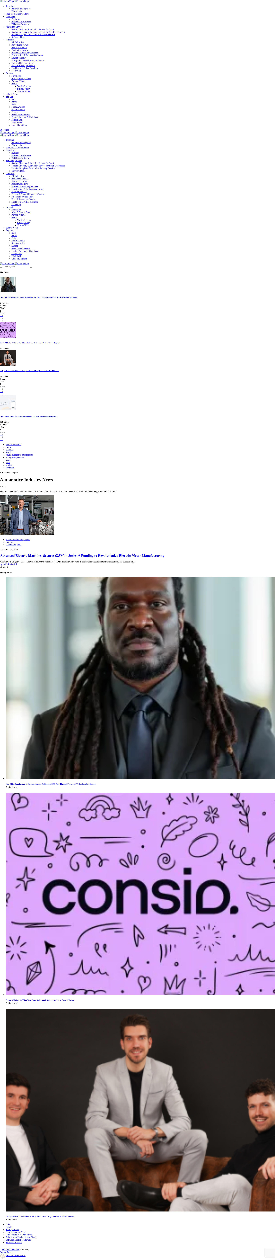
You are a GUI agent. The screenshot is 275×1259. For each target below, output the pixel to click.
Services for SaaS (14, 1242)
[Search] (1, 267)
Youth (8, 452)
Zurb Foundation (13, 444)
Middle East (16, 120)
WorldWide (16, 122)
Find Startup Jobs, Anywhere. (19, 1234)
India (13, 99)
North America (18, 107)
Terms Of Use (23, 91)
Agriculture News (19, 50)
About (14, 83)
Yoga (8, 460)
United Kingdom (19, 125)
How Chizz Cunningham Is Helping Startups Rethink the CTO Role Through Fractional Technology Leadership (38, 297)
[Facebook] (1, 1247)
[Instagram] (7, 1247)
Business (15, 19)
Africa (14, 101)
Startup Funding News (16, 1232)
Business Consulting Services (24, 52)
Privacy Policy (23, 89)
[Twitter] (4, 1247)
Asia (13, 104)
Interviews (10, 16)
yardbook (10, 467)
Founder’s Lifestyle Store (17, 14)
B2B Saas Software (20, 24)
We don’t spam (24, 86)
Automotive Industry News (18, 539)
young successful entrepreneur (19, 455)
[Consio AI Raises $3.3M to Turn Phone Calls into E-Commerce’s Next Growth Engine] (140, 994)
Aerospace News (19, 47)
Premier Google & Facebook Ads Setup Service (33, 34)
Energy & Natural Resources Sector (27, 60)
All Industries (17, 42)
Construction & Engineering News (27, 55)
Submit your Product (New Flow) (21, 1237)
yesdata (9, 465)
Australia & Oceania (20, 114)
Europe (14, 112)
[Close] (31, 267)
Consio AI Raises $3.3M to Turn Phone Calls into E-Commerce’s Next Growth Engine (29, 343)
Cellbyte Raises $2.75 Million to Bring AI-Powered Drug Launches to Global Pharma (29, 371)
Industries (10, 39)
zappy (8, 447)
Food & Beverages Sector (23, 65)
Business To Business (21, 21)
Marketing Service (14, 27)
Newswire (16, 76)
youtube (9, 449)
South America (18, 109)
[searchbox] (16, 266)
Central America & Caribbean (24, 117)
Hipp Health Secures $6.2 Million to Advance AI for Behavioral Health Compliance (28, 416)
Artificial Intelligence (21, 8)
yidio (8, 462)
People (9, 1227)
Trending (10, 6)
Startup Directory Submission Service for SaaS (32, 29)
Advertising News (19, 45)
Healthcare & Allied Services (24, 68)
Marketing (16, 70)
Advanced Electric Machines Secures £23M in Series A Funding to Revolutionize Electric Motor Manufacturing (82, 555)
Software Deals (18, 37)
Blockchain (16, 11)
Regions (9, 96)
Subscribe (4, 130)
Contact (9, 73)
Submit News (12, 94)
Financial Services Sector (22, 63)
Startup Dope (6, 1252)
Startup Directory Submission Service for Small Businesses (38, 32)
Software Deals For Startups (18, 1240)
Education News (18, 58)
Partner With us (18, 81)
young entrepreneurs (15, 457)
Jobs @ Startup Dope (21, 78)
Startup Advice (12, 1229)
